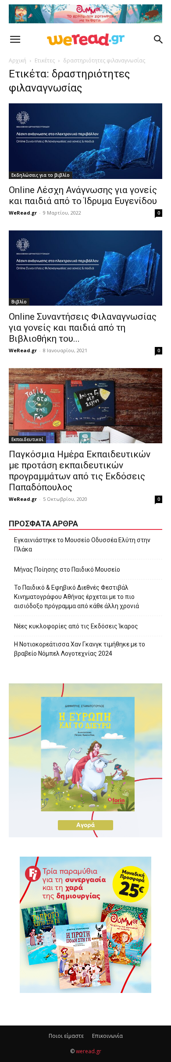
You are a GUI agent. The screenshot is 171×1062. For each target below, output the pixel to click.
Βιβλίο (19, 302)
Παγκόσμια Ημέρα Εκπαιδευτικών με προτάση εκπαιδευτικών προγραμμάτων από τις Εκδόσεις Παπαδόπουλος (79, 471)
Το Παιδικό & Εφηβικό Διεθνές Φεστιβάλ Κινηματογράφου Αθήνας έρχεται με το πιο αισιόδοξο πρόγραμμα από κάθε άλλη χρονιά (76, 596)
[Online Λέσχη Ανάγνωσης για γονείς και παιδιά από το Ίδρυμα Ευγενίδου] (85, 141)
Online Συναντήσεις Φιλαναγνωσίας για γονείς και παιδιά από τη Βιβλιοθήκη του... (83, 327)
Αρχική (17, 60)
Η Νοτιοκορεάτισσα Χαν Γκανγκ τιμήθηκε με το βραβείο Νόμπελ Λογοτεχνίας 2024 (79, 649)
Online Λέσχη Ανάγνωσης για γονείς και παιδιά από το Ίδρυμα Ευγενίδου (83, 195)
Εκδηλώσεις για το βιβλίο (40, 175)
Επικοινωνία (107, 1036)
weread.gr (88, 1051)
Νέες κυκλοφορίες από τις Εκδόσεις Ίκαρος (76, 626)
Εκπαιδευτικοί (27, 439)
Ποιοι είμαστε (66, 1036)
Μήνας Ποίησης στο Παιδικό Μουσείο (67, 569)
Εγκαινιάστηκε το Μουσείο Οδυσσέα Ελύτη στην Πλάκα (82, 544)
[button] (15, 39)
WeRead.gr (23, 212)
